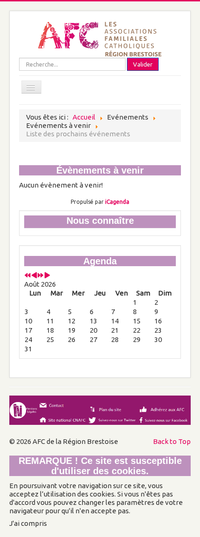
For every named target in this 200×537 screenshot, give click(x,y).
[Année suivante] (40, 276)
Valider (143, 64)
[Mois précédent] (34, 276)
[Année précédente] (27, 276)
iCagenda (117, 202)
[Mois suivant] (47, 276)
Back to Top (172, 441)
